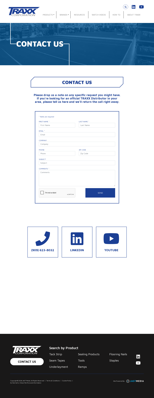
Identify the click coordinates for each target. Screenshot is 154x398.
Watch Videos (99, 15)
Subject (42, 159)
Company (43, 140)
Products (48, 15)
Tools (81, 360)
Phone (41, 150)
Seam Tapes (57, 360)
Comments (43, 169)
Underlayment (58, 366)
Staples (114, 360)
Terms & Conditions (53, 381)
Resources (79, 15)
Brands (63, 15)
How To (116, 15)
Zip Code (82, 150)
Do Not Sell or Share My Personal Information (25, 383)
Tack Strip (55, 354)
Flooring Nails (118, 354)
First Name (43, 121)
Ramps (82, 366)
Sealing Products (88, 354)
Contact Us (27, 361)
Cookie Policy (66, 381)
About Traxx (133, 15)
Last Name (83, 121)
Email (41, 131)
